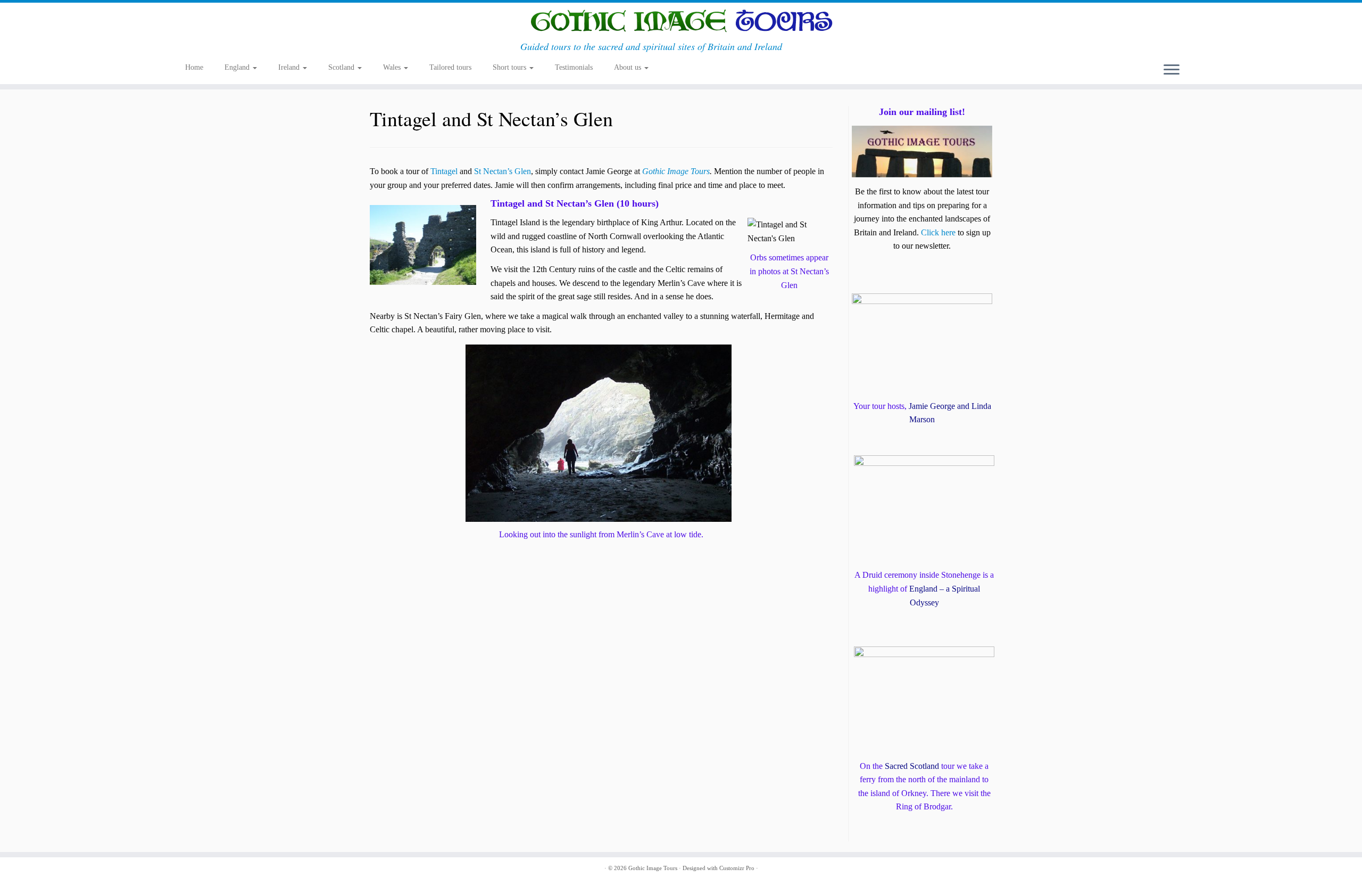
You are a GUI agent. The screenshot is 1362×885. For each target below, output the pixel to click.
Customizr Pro (736, 868)
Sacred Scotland (912, 766)
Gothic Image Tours (676, 171)
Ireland (290, 67)
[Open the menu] (1172, 70)
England (238, 67)
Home (194, 67)
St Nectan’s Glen (502, 171)
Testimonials (574, 67)
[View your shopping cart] (1173, 48)
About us (628, 67)
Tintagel (444, 171)
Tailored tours (450, 67)
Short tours (510, 67)
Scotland (342, 67)
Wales (393, 67)
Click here (938, 232)
